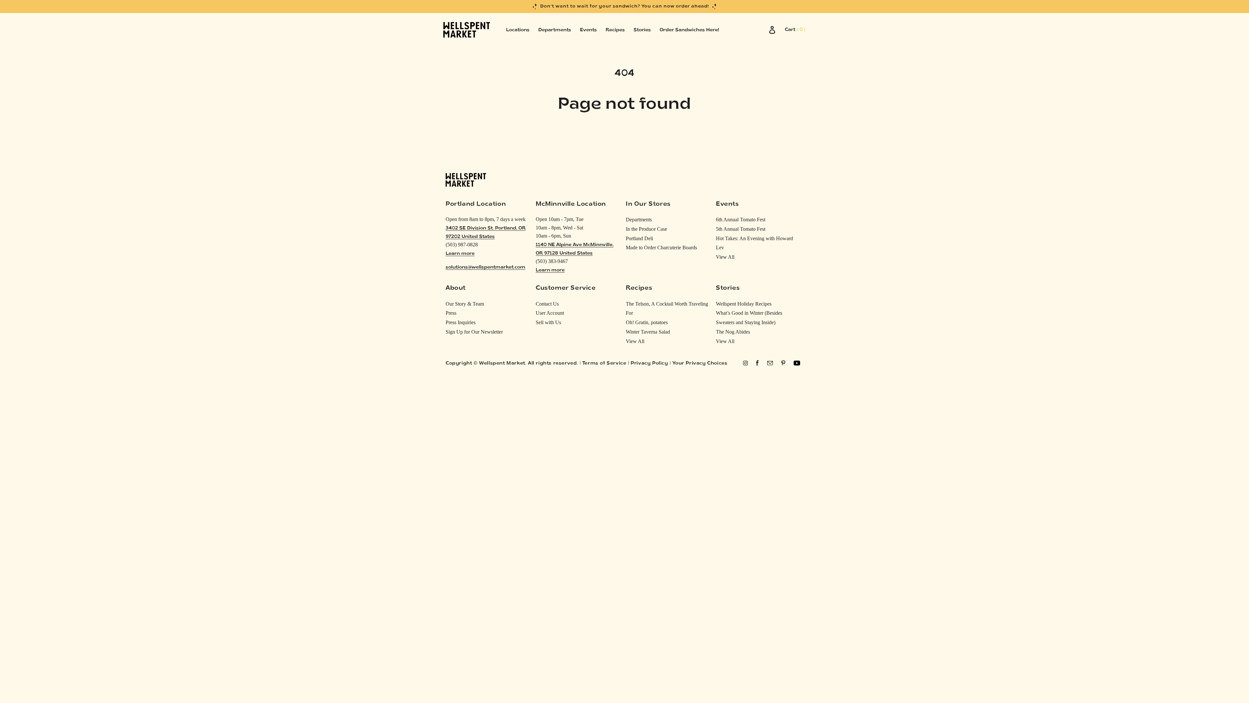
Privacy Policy (649, 363)
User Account (550, 313)
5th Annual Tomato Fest (740, 229)
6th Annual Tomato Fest (740, 219)
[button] (795, 30)
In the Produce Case (646, 229)
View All (725, 257)
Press (451, 313)
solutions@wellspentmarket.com (485, 267)
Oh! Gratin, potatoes (647, 322)
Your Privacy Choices (699, 363)
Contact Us (547, 304)
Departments (639, 219)
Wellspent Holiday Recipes (744, 304)
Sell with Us (548, 322)
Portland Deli (639, 238)
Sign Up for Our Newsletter (474, 332)
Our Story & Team (465, 304)
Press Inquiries (461, 322)
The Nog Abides (733, 332)
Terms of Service (604, 363)
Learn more (460, 253)
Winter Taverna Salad (648, 332)
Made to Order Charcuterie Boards (661, 247)
